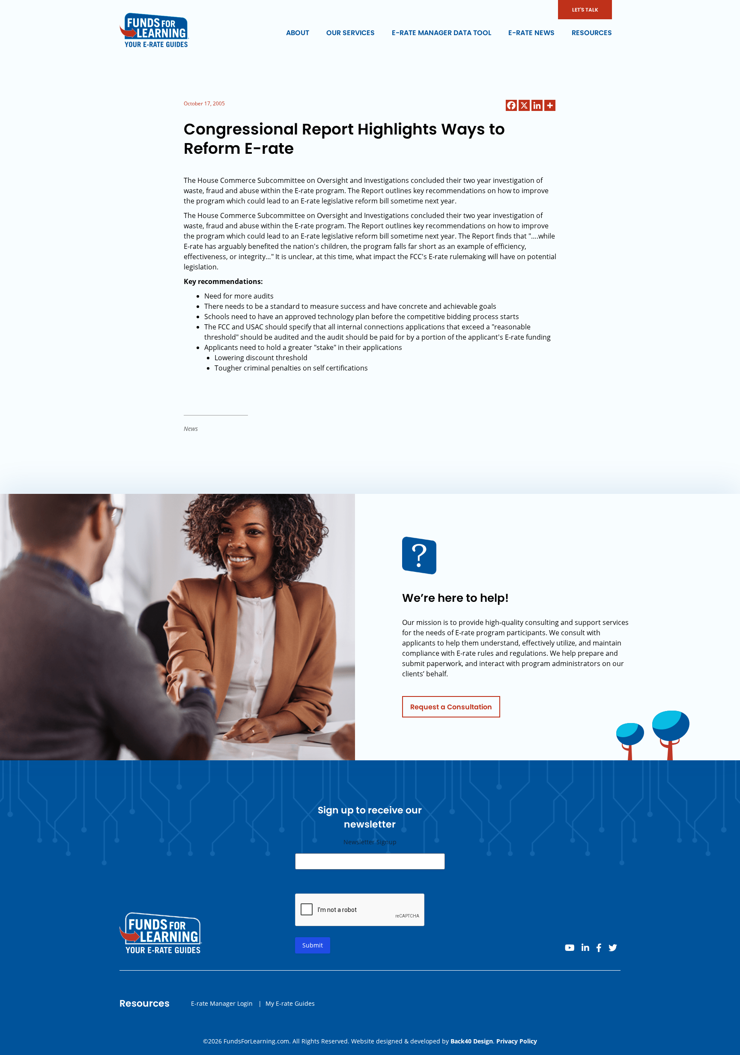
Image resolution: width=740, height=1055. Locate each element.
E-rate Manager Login (222, 1003)
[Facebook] (511, 105)
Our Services (350, 33)
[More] (549, 105)
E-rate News (531, 33)
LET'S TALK (585, 9)
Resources (592, 33)
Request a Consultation (451, 707)
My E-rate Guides (290, 1003)
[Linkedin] (537, 105)
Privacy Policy (516, 1041)
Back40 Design (472, 1041)
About (297, 33)
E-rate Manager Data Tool (441, 33)
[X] (524, 105)
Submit (312, 945)
